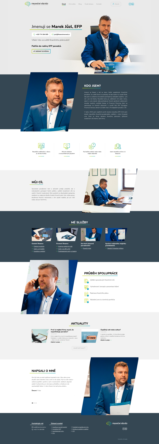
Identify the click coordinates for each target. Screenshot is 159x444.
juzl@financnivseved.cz (62, 34)
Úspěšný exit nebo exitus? (110, 330)
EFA (53, 433)
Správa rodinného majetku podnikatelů (115, 245)
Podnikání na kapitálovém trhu (80, 427)
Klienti (117, 4)
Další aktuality (79, 348)
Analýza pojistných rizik (65, 246)
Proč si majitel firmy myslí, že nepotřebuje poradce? (62, 331)
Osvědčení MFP (56, 429)
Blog (80, 4)
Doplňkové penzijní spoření (59, 427)
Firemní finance (62, 244)
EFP (73, 431)
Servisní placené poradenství (87, 245)
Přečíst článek (55, 342)
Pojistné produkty (39, 246)
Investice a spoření (39, 251)
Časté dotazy (89, 4)
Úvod (64, 4)
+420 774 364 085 (42, 34)
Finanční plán (87, 248)
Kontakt (98, 4)
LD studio (125, 439)
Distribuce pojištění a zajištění (80, 429)
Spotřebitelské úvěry (58, 431)
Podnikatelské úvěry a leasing (67, 251)
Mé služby (72, 4)
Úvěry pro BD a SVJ (64, 249)
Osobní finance (37, 244)
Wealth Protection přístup (115, 248)
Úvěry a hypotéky (39, 249)
